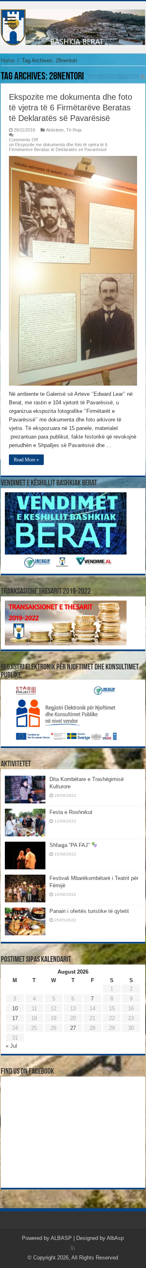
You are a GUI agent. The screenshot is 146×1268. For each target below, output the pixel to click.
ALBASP (61, 1238)
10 (15, 1008)
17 (15, 1018)
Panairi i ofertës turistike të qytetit (89, 911)
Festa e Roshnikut (70, 812)
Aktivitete (55, 129)
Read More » (26, 460)
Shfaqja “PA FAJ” (70, 845)
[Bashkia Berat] (73, 25)
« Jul (11, 1046)
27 (73, 1028)
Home (8, 60)
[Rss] (73, 1248)
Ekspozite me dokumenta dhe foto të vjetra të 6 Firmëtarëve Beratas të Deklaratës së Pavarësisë (70, 107)
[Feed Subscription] (143, 77)
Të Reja (74, 129)
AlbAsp (115, 1238)
